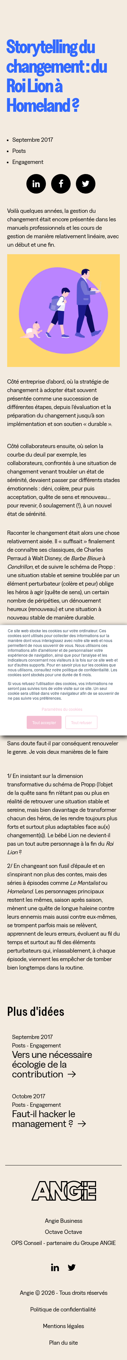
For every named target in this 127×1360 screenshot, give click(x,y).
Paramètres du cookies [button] (62, 708)
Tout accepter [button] (44, 722)
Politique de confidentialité (63, 1309)
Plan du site (63, 1342)
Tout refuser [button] (81, 722)
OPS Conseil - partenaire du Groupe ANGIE (63, 1243)
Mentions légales (63, 1326)
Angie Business (63, 1221)
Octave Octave (63, 1232)
